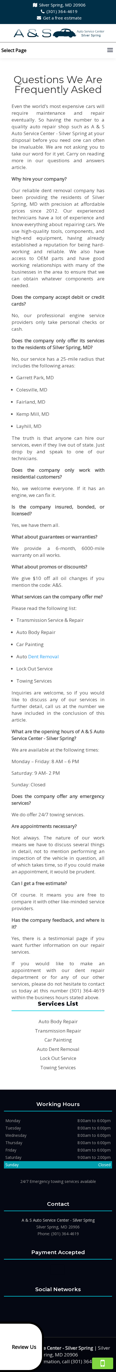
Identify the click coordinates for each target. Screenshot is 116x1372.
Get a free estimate (62, 18)
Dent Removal (43, 656)
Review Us (24, 1346)
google (57, 1306)
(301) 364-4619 (61, 11)
